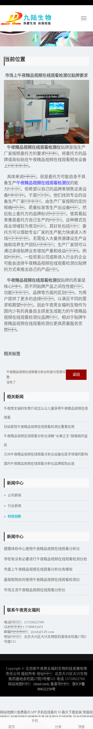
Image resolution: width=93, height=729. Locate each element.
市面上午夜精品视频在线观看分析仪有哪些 (38, 569)
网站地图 (6, 712)
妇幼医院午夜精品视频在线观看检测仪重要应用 (39, 427)
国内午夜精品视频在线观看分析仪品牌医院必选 (39, 463)
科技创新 (14, 516)
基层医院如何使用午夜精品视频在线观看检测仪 (42, 580)
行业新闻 (14, 506)
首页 (11, 727)
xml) (45, 684)
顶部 (81, 727)
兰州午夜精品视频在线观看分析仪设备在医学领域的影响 (46, 454)
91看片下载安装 (70, 712)
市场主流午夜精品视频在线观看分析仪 (34, 590)
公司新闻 (14, 495)
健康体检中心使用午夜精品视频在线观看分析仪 (42, 549)
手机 (35, 721)
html (38, 684)
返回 (76, 374)
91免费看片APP (24, 712)
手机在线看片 (47, 712)
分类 (58, 727)
